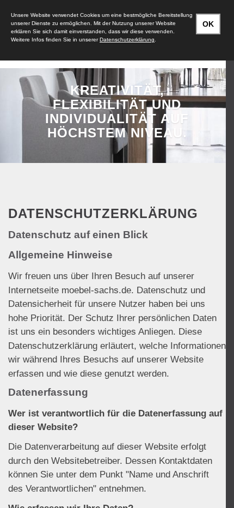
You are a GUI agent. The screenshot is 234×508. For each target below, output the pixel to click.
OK (208, 24)
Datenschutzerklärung (127, 40)
